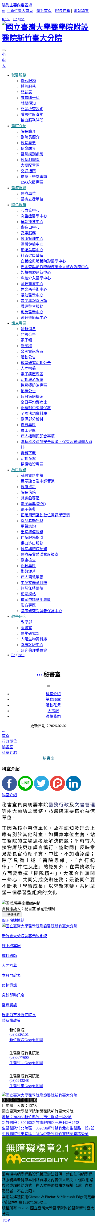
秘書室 (7, 747)
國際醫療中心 (32, 284)
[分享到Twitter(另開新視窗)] (42, 790)
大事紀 (53, 711)
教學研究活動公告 (36, 363)
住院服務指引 (32, 538)
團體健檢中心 (32, 244)
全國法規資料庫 (34, 414)
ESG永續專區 (32, 182)
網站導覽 (81, 11)
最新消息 (28, 329)
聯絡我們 (53, 716)
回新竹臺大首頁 (20, 11)
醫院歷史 (28, 143)
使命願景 (28, 148)
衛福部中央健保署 (36, 408)
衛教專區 (28, 566)
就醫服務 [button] (18, 75)
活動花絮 (28, 459)
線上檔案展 (11, 946)
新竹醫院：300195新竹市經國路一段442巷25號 (40, 1123)
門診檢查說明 (32, 109)
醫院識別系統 (32, 154)
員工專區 (28, 430)
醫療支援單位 (32, 199)
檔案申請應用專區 (36, 600)
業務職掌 (53, 700)
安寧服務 (28, 233)
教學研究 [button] (18, 617)
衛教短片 (28, 571)
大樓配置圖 (30, 165)
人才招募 (28, 368)
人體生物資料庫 (34, 639)
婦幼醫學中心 (32, 295)
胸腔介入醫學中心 (36, 278)
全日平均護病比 (34, 402)
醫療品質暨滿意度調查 (39, 555)
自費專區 (28, 425)
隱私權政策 (11, 1021)
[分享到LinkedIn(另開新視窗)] (73, 790)
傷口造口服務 (32, 543)
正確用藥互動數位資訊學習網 (45, 515)
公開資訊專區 (32, 351)
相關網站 (28, 594)
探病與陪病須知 (34, 549)
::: (3, 11)
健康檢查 (28, 560)
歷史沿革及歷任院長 (19, 1015)
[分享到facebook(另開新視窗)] (10, 790)
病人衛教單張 (32, 577)
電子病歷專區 (32, 374)
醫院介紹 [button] (18, 126)
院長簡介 (28, 131)
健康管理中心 (32, 239)
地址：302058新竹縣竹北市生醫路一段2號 (37, 1117)
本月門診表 (11, 975)
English (18, 19)
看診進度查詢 (32, 115)
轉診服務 (28, 86)
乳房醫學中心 (32, 312)
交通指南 (28, 171)
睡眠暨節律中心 (34, 318)
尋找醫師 (9, 956)
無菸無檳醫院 (32, 588)
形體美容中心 (32, 250)
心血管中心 (30, 210)
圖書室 (26, 628)
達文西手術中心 (34, 289)
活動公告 (28, 357)
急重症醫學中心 (34, 216)
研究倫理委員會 (34, 650)
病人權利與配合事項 (38, 436)
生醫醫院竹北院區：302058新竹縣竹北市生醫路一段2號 (48, 1128)
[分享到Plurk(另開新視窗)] (58, 790)
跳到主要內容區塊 (17, 5)
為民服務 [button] (18, 470)
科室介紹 (53, 694)
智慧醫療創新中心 (36, 272)
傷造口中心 (30, 227)
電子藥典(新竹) (33, 504)
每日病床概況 (32, 397)
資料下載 (28, 453)
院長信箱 (62, 11)
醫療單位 (28, 194)
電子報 (26, 340)
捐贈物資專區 (32, 464)
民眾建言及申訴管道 (38, 481)
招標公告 (28, 391)
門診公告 (28, 335)
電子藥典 (28, 509)
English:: (17, 655)
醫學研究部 (30, 633)
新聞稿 (26, 346)
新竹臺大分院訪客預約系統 (24, 936)
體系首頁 (44, 11)
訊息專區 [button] (18, 323)
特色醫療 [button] (18, 205)
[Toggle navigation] (4, 50)
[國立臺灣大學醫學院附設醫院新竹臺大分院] (48, 32)
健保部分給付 (32, 419)
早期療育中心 (32, 222)
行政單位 (9, 741)
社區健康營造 (32, 256)
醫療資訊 (28, 487)
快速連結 (13, 914)
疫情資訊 (9, 985)
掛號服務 (28, 81)
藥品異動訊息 (32, 521)
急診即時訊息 (13, 995)
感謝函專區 (30, 498)
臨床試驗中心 (32, 645)
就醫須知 (28, 103)
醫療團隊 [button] (18, 188)
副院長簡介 (30, 137)
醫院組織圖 (30, 160)
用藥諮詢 (28, 526)
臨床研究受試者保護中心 (41, 611)
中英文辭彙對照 (34, 583)
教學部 (26, 622)
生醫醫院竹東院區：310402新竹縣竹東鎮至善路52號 (45, 1134)
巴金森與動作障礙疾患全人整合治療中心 (55, 267)
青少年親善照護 (34, 301)
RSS (6, 19)
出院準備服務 (32, 532)
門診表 (26, 92)
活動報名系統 (32, 380)
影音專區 (28, 605)
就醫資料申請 (32, 476)
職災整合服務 (32, 306)
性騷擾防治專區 (34, 385)
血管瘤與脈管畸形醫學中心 (43, 261)
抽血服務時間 (32, 120)
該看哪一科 (30, 98)
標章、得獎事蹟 (34, 177)
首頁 (5, 736)
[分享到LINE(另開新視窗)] (26, 790)
